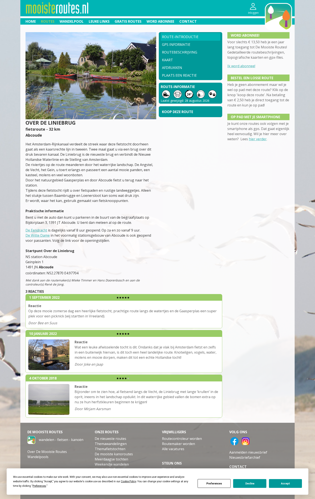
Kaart (167, 60)
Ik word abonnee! (241, 66)
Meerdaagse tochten (111, 459)
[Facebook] (234, 440)
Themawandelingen (111, 443)
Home (31, 21)
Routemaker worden (178, 443)
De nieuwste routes (110, 438)
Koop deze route (177, 111)
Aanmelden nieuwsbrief (248, 452)
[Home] (31, 439)
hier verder (258, 139)
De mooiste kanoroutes (114, 454)
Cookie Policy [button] (128, 481)
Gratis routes (128, 21)
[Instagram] (245, 440)
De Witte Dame (38, 235)
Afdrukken (172, 67)
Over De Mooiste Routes (47, 451)
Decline (249, 483)
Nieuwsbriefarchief (244, 457)
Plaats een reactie (179, 75)
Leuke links (99, 21)
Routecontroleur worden (182, 438)
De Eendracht (36, 230)
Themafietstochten (110, 449)
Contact (188, 21)
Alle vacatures (173, 449)
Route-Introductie (180, 36)
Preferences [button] (39, 485)
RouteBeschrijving (179, 52)
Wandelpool (72, 21)
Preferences (214, 483)
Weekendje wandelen (112, 464)
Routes (47, 21)
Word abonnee (160, 21)
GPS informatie (176, 44)
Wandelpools (37, 456)
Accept (285, 483)
